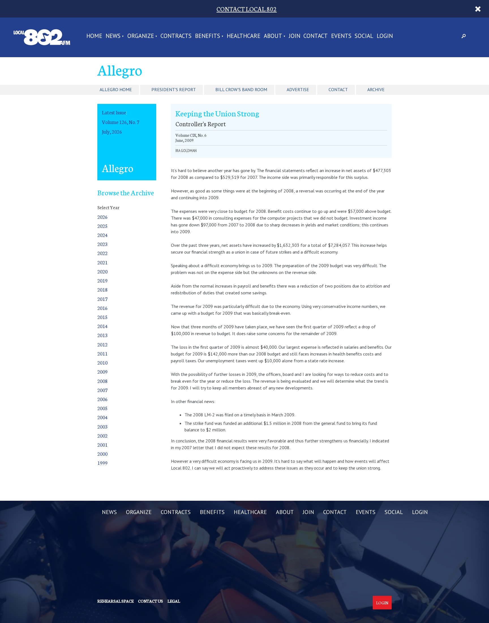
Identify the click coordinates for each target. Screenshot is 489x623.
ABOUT (273, 36)
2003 (102, 426)
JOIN (294, 36)
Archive (376, 89)
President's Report (173, 89)
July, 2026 (112, 131)
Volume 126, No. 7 (120, 121)
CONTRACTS (176, 36)
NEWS (113, 36)
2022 (102, 252)
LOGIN (385, 36)
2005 (102, 408)
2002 (102, 435)
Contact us (150, 601)
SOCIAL (364, 36)
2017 (102, 298)
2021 (102, 262)
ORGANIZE (140, 36)
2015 (102, 316)
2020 (102, 271)
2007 (102, 389)
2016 (102, 307)
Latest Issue (114, 112)
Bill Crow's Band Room (241, 89)
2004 (102, 417)
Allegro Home (116, 89)
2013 (102, 335)
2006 (102, 399)
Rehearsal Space (115, 601)
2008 (102, 380)
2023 (102, 243)
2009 (102, 371)
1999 (102, 462)
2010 (102, 362)
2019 (102, 280)
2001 (102, 444)
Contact (338, 89)
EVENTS (341, 36)
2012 (102, 344)
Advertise (298, 89)
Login (382, 602)
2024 (102, 234)
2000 (102, 453)
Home (94, 36)
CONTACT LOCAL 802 (246, 8)
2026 (102, 216)
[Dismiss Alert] (477, 8)
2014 (102, 325)
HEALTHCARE (243, 36)
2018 (102, 289)
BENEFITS (207, 36)
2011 (102, 353)
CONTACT (315, 36)
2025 (102, 225)
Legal (174, 601)
